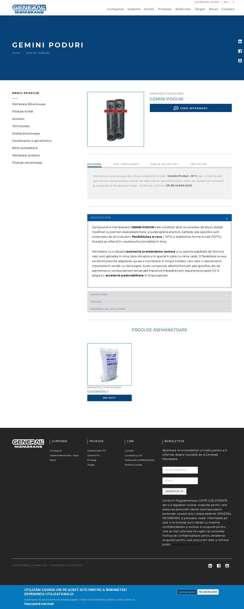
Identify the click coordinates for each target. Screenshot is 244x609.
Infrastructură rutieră (167, 93)
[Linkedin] (240, 41)
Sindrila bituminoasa (26, 133)
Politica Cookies (133, 464)
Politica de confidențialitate (139, 460)
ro (226, 2)
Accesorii (18, 119)
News (213, 9)
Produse (165, 9)
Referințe (183, 9)
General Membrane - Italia (64, 455)
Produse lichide (22, 111)
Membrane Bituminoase (29, 104)
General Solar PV (96, 450)
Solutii (149, 9)
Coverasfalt (97, 391)
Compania (115, 9)
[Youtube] (240, 61)
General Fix (93, 455)
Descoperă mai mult (186, 544)
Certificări (198, 164)
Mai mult (109, 397)
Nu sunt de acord (208, 592)
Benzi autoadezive (25, 148)
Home (16, 53)
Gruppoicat (75, 565)
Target (199, 9)
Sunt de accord (187, 592)
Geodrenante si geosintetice (32, 140)
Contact (228, 9)
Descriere (94, 164)
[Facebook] (240, 51)
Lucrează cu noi (133, 455)
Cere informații (194, 108)
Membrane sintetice (26, 155)
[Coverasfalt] (109, 364)
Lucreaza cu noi (207, 2)
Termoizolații (21, 126)
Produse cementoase (27, 162)
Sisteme (134, 9)
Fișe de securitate (164, 164)
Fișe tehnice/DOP (126, 164)
